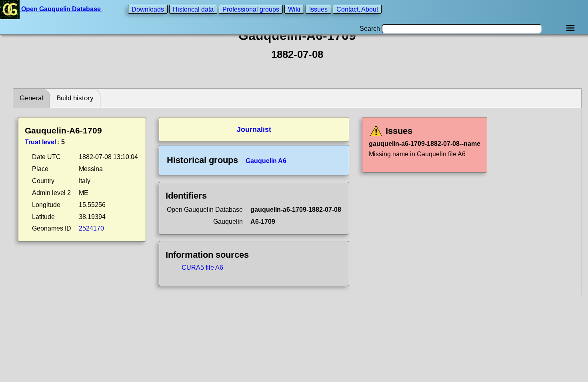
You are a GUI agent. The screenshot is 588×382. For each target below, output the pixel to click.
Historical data (193, 9)
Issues (318, 9)
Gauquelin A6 (266, 160)
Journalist (254, 129)
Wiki (294, 9)
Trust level (40, 142)
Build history (75, 98)
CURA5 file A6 (202, 267)
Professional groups (250, 9)
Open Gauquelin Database (61, 9)
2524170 (91, 228)
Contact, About (357, 9)
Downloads (148, 9)
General (31, 98)
